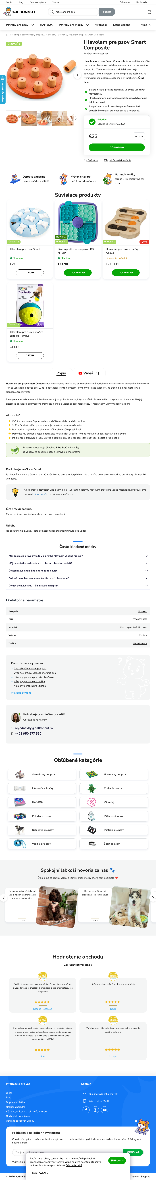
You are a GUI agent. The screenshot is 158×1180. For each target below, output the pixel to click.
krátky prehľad (40, 494)
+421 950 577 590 (28, 733)
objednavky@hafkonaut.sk (34, 728)
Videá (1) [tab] (91, 373)
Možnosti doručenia (120, 160)
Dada (113, 1009)
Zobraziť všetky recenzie (78, 965)
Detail (29, 272)
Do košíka (117, 147)
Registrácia (141, 2)
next (77, 75)
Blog (21, 2)
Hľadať (107, 12)
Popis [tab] (61, 373)
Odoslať (133, 1152)
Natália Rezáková (42, 1009)
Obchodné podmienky (18, 1116)
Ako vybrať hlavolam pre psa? (30, 668)
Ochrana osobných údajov (20, 1121)
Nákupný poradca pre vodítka (30, 686)
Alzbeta (113, 1056)
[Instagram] (95, 1109)
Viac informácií (74, 1165)
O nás (9, 2)
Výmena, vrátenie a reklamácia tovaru (27, 1111)
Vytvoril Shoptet (140, 1176)
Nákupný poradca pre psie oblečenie (34, 677)
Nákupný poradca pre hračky (29, 681)
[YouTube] (104, 1109)
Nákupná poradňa (15, 1107)
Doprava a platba (38, 2)
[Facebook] (86, 1109)
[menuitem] (20, 25)
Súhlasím (117, 1160)
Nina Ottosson (100, 53)
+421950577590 (99, 1101)
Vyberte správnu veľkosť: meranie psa (35, 673)
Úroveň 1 (142, 611)
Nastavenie (40, 1173)
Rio (43, 1056)
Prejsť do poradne (21, 692)
